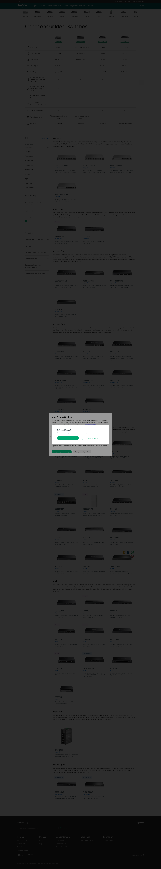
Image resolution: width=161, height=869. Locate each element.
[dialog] (80, 434)
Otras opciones (93, 438)
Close (106, 427)
